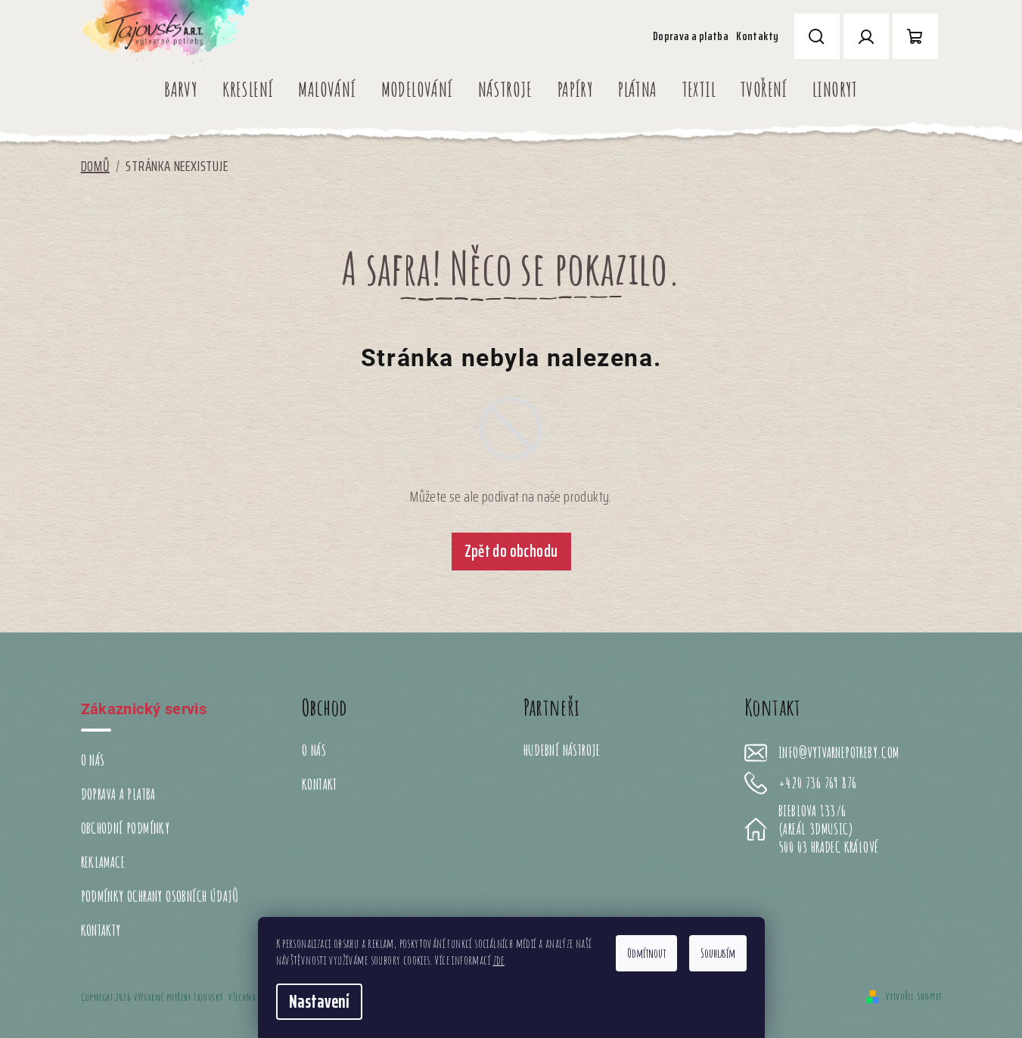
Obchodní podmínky (125, 828)
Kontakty (757, 35)
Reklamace (103, 862)
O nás (93, 760)
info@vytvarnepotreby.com (838, 753)
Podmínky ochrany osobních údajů (160, 896)
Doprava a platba (690, 35)
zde (499, 960)
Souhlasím (717, 953)
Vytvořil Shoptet (913, 996)
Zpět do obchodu (511, 551)
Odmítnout (646, 953)
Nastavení (319, 1001)
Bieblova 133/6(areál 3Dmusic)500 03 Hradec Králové (828, 829)
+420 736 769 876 (817, 783)
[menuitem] (181, 89)
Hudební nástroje (562, 750)
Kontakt (319, 784)
